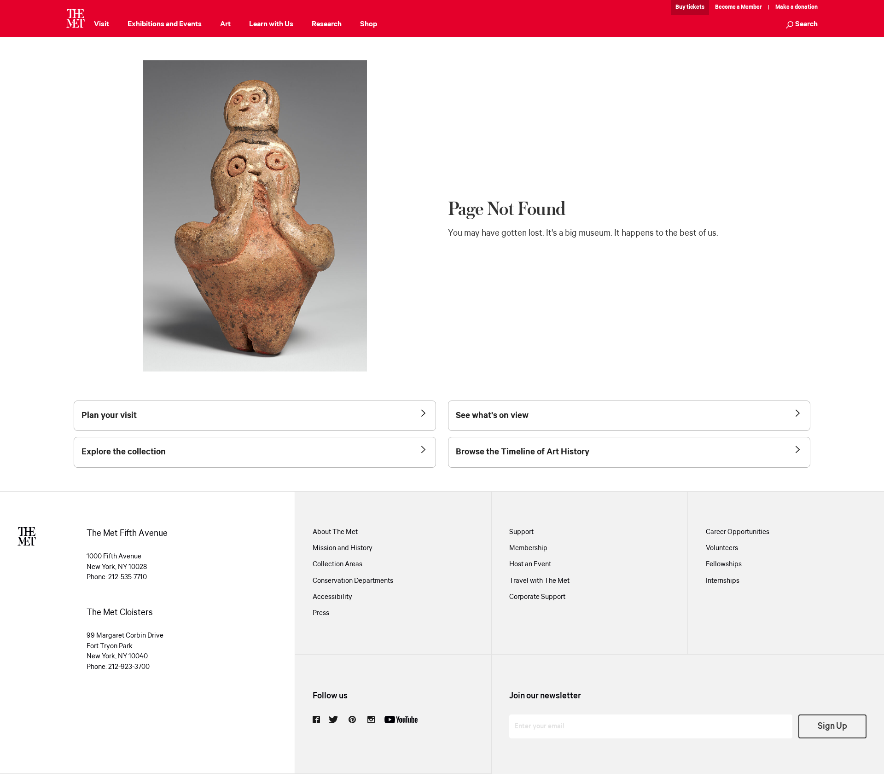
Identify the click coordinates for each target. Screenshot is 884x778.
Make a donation (796, 7)
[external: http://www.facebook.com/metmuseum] (316, 719)
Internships (722, 581)
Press (321, 613)
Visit (101, 24)
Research (327, 24)
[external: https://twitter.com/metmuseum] (333, 719)
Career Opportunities (737, 532)
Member (751, 7)
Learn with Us (271, 24)
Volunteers (722, 548)
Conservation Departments (353, 581)
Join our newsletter (545, 696)
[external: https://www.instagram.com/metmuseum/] (371, 719)
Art (225, 24)
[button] (802, 25)
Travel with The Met (539, 581)
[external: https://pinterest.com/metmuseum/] (352, 719)
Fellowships (724, 564)
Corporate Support (537, 597)
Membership (528, 548)
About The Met (335, 532)
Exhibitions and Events (165, 24)
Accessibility (332, 597)
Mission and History (342, 548)
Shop (368, 24)
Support (521, 532)
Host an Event (530, 564)
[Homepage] (75, 18)
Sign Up (832, 726)
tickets (695, 7)
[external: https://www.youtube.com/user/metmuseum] (401, 719)
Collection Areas (337, 564)
